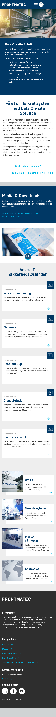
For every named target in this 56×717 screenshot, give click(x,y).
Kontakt (5, 679)
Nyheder (5, 644)
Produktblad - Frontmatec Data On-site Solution (19, 215)
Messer (5, 649)
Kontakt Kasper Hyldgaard (30, 172)
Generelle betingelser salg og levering (18, 662)
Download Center (9, 653)
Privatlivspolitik (9, 658)
